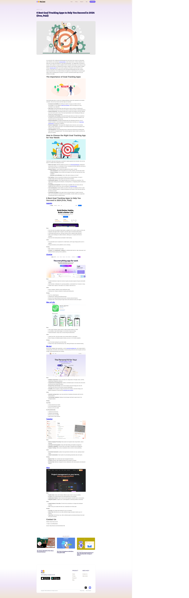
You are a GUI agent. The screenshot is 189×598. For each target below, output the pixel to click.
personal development (75, 164)
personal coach (53, 67)
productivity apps (73, 186)
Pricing (73, 576)
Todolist (49, 419)
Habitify (49, 203)
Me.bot (48, 346)
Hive (48, 467)
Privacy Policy (82, 590)
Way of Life (50, 302)
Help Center (85, 576)
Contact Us (84, 574)
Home (73, 574)
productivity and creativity (68, 390)
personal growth (62, 61)
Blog (73, 579)
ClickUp (49, 254)
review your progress (65, 105)
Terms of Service (88, 590)
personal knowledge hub (71, 348)
